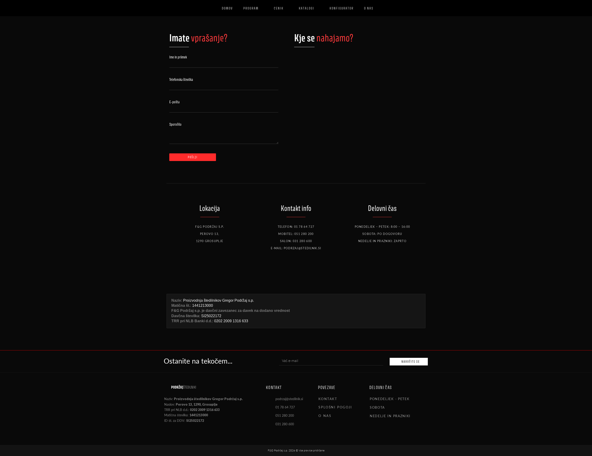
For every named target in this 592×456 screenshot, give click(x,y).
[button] (399, 401)
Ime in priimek (178, 57)
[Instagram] (304, 270)
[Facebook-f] (288, 270)
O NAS (324, 415)
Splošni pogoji (335, 407)
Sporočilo (175, 124)
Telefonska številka (181, 79)
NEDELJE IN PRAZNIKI (390, 415)
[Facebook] (166, 432)
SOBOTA (377, 407)
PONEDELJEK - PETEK (390, 398)
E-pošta (174, 102)
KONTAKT (327, 398)
